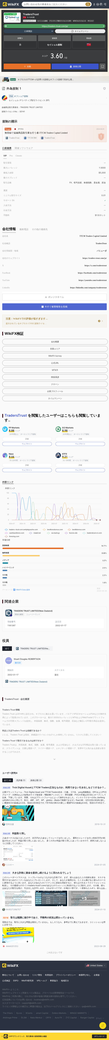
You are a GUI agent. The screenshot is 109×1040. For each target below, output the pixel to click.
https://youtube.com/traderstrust (93, 280)
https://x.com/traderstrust (96, 265)
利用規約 (49, 975)
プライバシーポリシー (66, 975)
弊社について (8, 975)
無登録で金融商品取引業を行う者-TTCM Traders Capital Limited (36, 133)
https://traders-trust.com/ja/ (95, 258)
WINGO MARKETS (78, 1013)
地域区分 (65, 980)
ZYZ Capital (71, 1017)
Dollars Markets (59, 1013)
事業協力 (54, 980)
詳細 (27, 439)
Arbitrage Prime (10, 1017)
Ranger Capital (87, 1017)
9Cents (29, 1013)
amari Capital (42, 1013)
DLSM (24, 1017)
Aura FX (58, 1017)
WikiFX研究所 (27, 980)
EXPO (15, 980)
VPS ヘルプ (42, 980)
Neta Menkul (36, 1017)
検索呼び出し (85, 975)
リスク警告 (37, 975)
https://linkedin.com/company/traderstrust (88, 288)
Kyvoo (19, 1013)
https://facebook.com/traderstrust (92, 273)
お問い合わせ (23, 975)
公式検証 (6, 980)
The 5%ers (8, 1013)
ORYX (48, 1017)
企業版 (97, 975)
